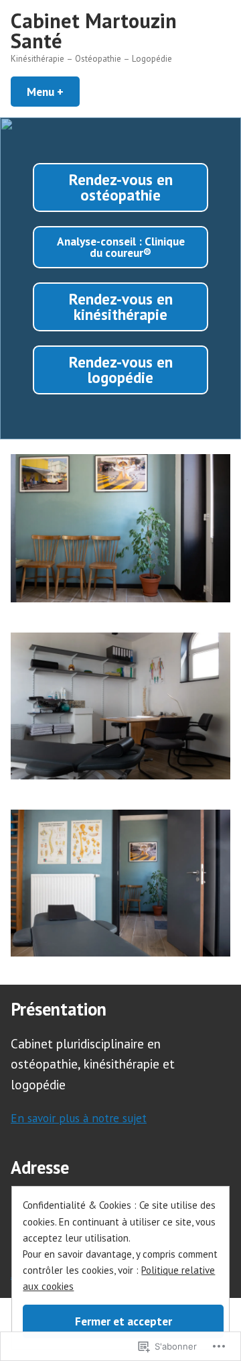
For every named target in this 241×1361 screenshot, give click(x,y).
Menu (53, 91)
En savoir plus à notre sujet (79, 1118)
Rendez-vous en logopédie (121, 369)
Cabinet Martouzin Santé (94, 30)
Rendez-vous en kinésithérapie (121, 306)
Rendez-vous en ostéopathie (121, 187)
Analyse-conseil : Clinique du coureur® (121, 246)
